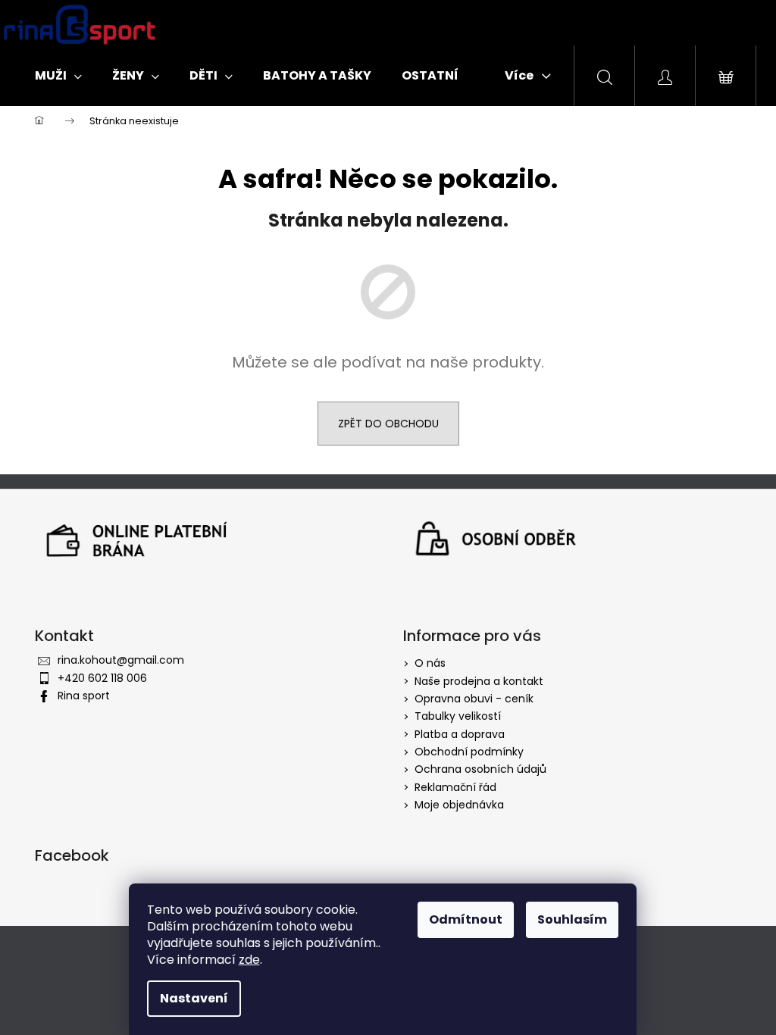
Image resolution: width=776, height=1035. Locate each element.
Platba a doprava (460, 734)
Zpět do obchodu (388, 423)
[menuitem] (58, 75)
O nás (430, 663)
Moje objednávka (459, 804)
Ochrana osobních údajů (480, 769)
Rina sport (84, 695)
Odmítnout (465, 919)
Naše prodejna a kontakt (479, 681)
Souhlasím (572, 919)
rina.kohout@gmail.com (121, 660)
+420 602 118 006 (102, 678)
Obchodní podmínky (469, 751)
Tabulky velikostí (458, 716)
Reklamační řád (455, 787)
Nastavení (194, 998)
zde (249, 959)
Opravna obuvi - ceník (474, 698)
